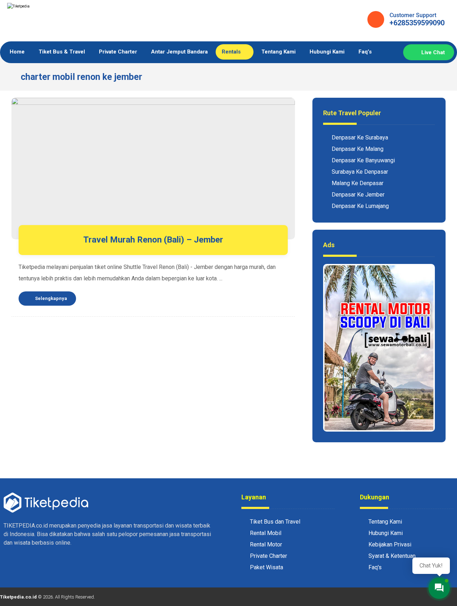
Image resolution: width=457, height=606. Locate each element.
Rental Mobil (265, 533)
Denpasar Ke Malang (357, 149)
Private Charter (268, 555)
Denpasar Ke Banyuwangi (363, 160)
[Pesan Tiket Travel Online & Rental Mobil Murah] (60, 21)
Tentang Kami (385, 521)
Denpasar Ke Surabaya (360, 137)
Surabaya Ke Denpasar (360, 171)
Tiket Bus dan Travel (275, 521)
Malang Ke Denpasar (357, 183)
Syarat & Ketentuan (392, 555)
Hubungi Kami (385, 533)
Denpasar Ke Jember (358, 194)
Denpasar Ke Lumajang (360, 206)
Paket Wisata (266, 567)
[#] (11, 565)
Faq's (375, 567)
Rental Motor (266, 544)
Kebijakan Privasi (389, 544)
